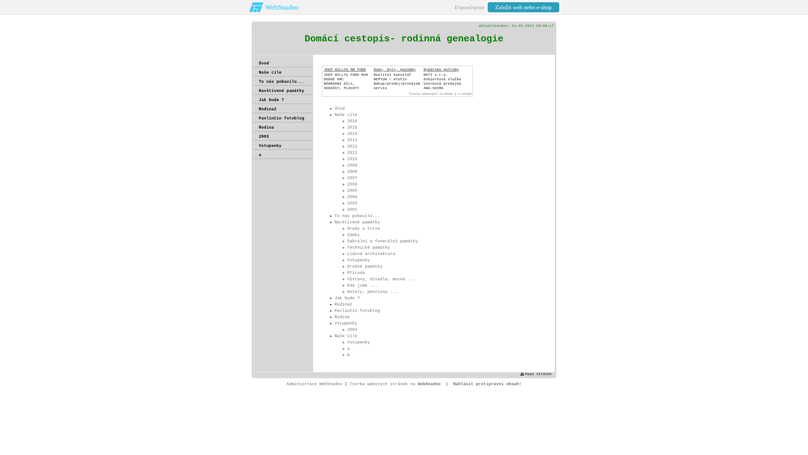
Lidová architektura (371, 254)
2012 (352, 146)
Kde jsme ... (362, 285)
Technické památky (368, 247)
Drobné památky (365, 266)
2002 (352, 209)
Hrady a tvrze (363, 228)
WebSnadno (282, 7)
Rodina (342, 317)
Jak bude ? (347, 298)
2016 (352, 121)
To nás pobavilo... (357, 216)
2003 (352, 203)
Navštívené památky (357, 222)
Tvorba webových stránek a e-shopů (440, 94)
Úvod (340, 108)
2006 (352, 184)
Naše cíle (346, 114)
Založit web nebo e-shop (523, 7)
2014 (352, 133)
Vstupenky (358, 260)
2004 (352, 197)
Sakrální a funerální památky (382, 241)
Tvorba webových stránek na (395, 384)
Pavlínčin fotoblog (357, 310)
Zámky (353, 235)
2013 (352, 140)
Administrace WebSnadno (314, 384)
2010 (352, 159)
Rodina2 (343, 304)
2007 (352, 178)
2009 (352, 165)
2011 (352, 152)
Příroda (356, 272)
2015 (352, 127)
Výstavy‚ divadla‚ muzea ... (381, 279)
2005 (352, 190)
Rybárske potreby (441, 70)
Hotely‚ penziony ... (372, 291)
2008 (352, 171)
